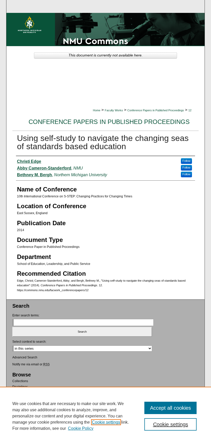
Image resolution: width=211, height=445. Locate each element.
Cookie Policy (80, 428)
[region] (105, 416)
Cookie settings (106, 422)
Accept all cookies (170, 408)
